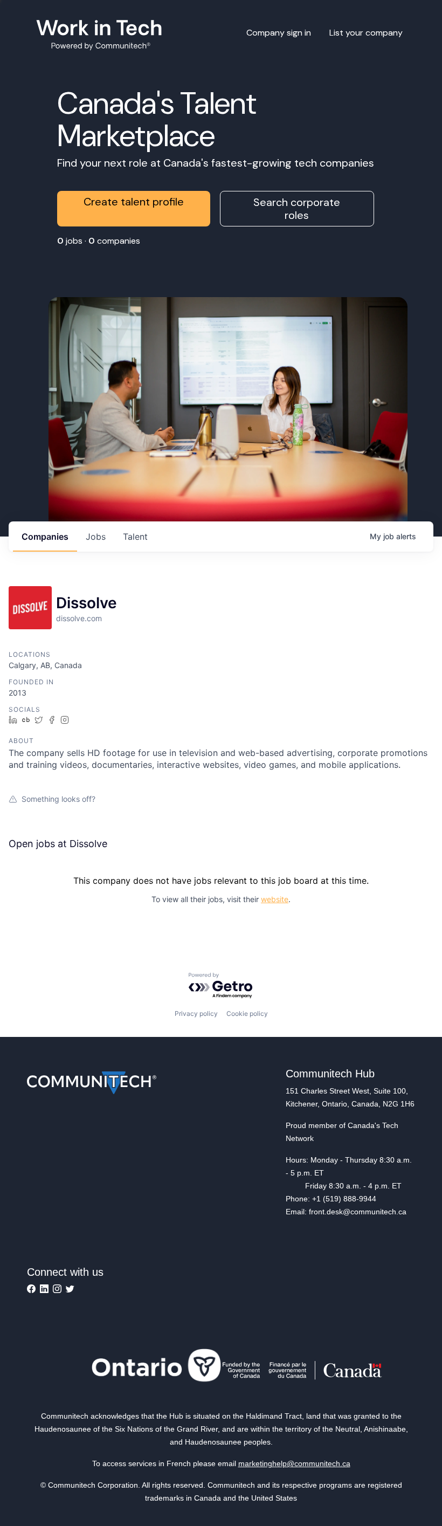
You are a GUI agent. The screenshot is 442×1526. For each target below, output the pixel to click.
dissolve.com (79, 618)
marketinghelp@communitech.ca (294, 1463)
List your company (366, 32)
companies (45, 536)
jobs (96, 536)
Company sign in (278, 32)
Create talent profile (134, 202)
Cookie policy (247, 1013)
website (274, 899)
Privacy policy (196, 1013)
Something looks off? (58, 798)
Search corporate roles (296, 208)
